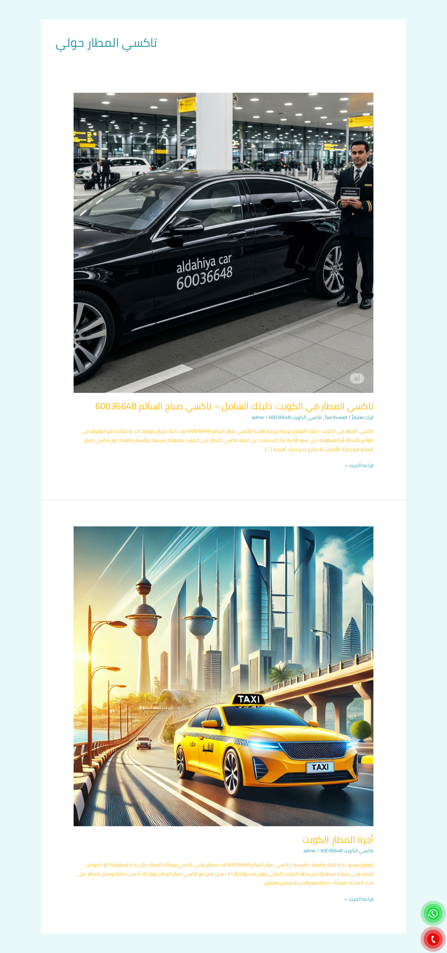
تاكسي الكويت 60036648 (295, 417)
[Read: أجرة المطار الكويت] (224, 675)
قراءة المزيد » (359, 465)
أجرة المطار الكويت (337, 839)
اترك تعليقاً (362, 417)
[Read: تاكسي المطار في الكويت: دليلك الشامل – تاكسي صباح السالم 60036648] (224, 242)
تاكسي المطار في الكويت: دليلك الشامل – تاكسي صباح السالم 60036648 (234, 405)
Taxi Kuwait (335, 417)
